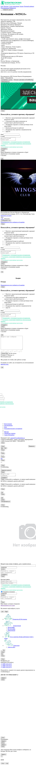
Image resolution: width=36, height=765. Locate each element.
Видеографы (11, 629)
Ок (1, 458)
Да (2, 448)
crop (7, 763)
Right (6, 611)
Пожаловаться (5, 81)
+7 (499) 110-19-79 (6, 664)
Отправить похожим (8, 592)
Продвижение (5, 8)
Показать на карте (6, 215)
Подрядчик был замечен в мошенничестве (18, 129)
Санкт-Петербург (9, 435)
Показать (7, 219)
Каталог (6, 6)
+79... (2, 219)
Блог (2, 6)
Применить (32, 446)
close (2, 763)
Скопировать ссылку (6, 79)
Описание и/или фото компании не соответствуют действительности (15, 122)
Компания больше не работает (15, 128)
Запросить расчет (8, 9)
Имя (2, 134)
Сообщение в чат (5, 220)
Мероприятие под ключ (8, 605)
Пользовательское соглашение (13, 428)
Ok (2, 158)
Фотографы (11, 627)
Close (2, 111)
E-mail (2, 136)
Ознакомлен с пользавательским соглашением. (16, 142)
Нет (5, 448)
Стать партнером (14, 6)
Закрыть (3, 678)
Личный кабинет (29, 6)
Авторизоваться (5, 501)
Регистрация (8, 424)
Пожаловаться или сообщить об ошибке (13, 222)
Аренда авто (11, 647)
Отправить (4, 148)
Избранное (12, 8)
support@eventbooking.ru (17, 438)
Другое (8, 131)
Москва (6, 431)
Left (2, 611)
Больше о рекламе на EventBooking (23, 79)
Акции (21, 6)
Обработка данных (9, 433)
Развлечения (11, 630)
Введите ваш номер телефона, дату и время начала (16, 564)
